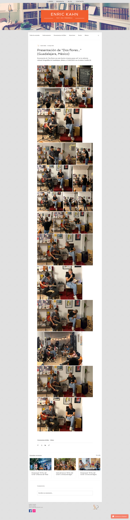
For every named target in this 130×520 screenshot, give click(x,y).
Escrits (80, 35)
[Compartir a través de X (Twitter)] (41, 445)
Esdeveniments (47, 35)
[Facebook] (30, 510)
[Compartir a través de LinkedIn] (45, 445)
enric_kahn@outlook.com (36, 507)
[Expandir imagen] (56, 76)
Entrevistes (72, 35)
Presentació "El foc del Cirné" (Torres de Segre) (88, 473)
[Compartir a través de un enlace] (49, 445)
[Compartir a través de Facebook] (38, 445)
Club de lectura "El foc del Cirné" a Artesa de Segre (64, 473)
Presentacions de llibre (60, 35)
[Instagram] (34, 510)
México (87, 35)
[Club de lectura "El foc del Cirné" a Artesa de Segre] (65, 464)
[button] (98, 35)
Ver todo (98, 455)
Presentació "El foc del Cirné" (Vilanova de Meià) (40, 473)
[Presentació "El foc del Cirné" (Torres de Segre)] (89, 464)
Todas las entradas (35, 35)
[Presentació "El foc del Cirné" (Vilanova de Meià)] (40, 464)
